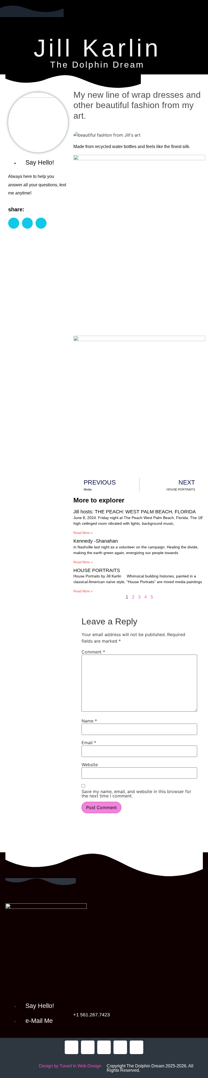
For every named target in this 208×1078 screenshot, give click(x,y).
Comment (93, 652)
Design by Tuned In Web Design (70, 1066)
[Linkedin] (136, 1047)
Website (90, 764)
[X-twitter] (88, 1047)
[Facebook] (71, 1047)
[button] (102, 23)
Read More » (83, 533)
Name (89, 721)
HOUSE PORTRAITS (96, 570)
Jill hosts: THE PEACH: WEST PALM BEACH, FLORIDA (134, 511)
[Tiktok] (104, 1047)
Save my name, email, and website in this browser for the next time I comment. (136, 793)
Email (89, 742)
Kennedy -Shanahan (95, 541)
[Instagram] (120, 1047)
